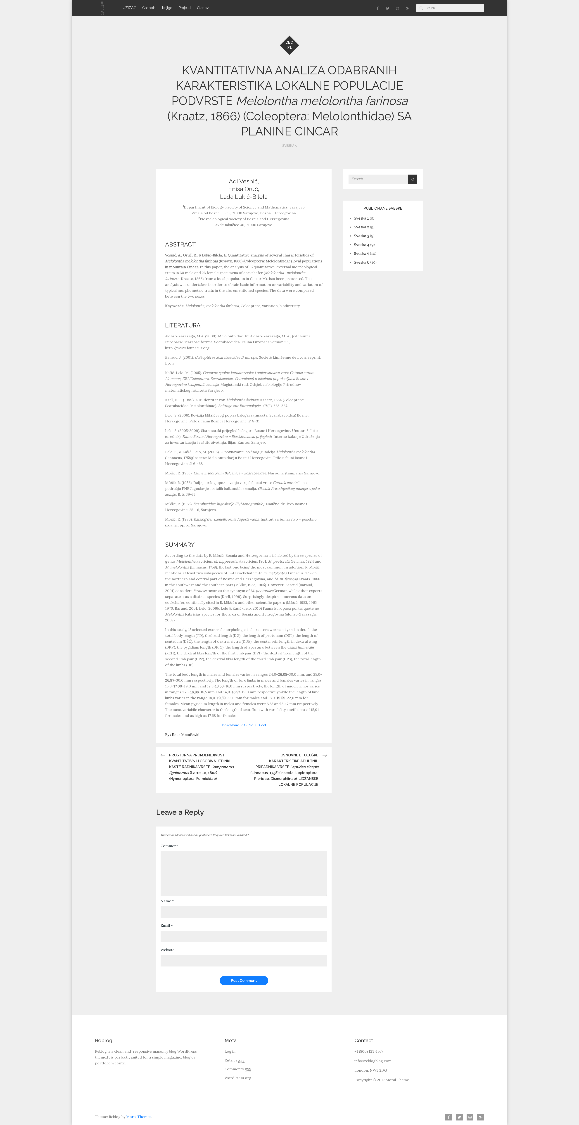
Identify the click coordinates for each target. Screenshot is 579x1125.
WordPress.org (238, 1077)
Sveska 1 (361, 218)
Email (167, 925)
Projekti (184, 8)
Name (167, 901)
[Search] (421, 8)
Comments (238, 1069)
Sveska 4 (361, 245)
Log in (230, 1051)
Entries (234, 1060)
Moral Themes (138, 1116)
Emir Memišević (185, 734)
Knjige (167, 8)
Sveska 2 (361, 227)
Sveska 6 (361, 262)
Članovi (203, 8)
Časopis (149, 8)
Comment (169, 845)
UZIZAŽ (129, 8)
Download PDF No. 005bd (244, 725)
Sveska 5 (289, 145)
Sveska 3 (361, 236)
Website (167, 949)
